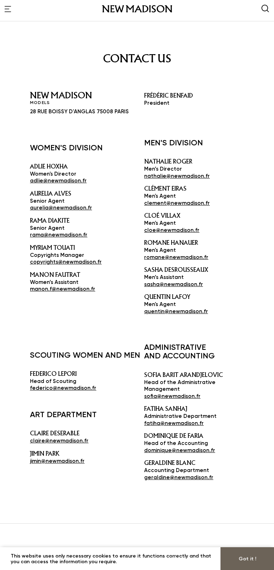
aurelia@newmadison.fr (61, 207)
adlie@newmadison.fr (58, 180)
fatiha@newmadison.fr (174, 423)
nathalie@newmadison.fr (177, 175)
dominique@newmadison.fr (179, 450)
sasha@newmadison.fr (173, 284)
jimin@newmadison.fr (57, 460)
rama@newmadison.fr (58, 234)
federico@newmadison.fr (63, 387)
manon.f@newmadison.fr (62, 288)
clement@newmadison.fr (177, 203)
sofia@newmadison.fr (172, 396)
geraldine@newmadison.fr (178, 477)
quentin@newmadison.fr (176, 311)
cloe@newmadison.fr (171, 230)
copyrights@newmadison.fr (66, 261)
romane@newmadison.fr (176, 257)
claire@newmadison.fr (59, 440)
